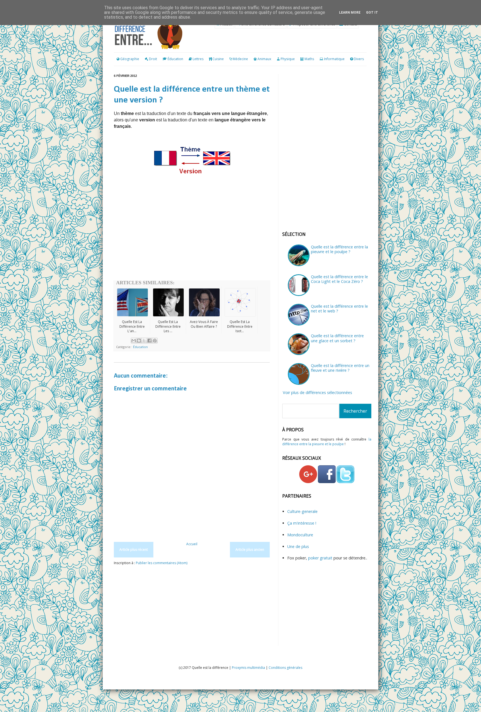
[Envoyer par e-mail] (133, 340)
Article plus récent (133, 549)
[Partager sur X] (144, 340)
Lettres (198, 59)
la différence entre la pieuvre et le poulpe (326, 441)
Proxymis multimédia (248, 667)
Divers (359, 59)
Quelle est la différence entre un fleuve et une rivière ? (340, 368)
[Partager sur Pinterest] (155, 340)
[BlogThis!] (139, 340)
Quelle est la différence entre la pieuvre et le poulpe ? (339, 249)
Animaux (264, 59)
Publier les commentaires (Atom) (161, 563)
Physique (288, 59)
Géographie (129, 59)
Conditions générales (285, 667)
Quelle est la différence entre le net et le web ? (339, 309)
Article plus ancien (249, 549)
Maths (309, 59)
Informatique (334, 59)
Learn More (349, 12)
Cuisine (218, 59)
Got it (372, 12)
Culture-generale (302, 511)
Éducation (175, 59)
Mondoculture (300, 534)
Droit (152, 59)
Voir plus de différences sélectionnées (317, 392)
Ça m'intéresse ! (301, 523)
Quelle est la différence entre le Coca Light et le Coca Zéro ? (339, 279)
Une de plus (298, 546)
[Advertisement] (192, 236)
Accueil (191, 544)
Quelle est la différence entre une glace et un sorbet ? (337, 338)
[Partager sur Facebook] (149, 340)
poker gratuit (320, 558)
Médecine (240, 59)
